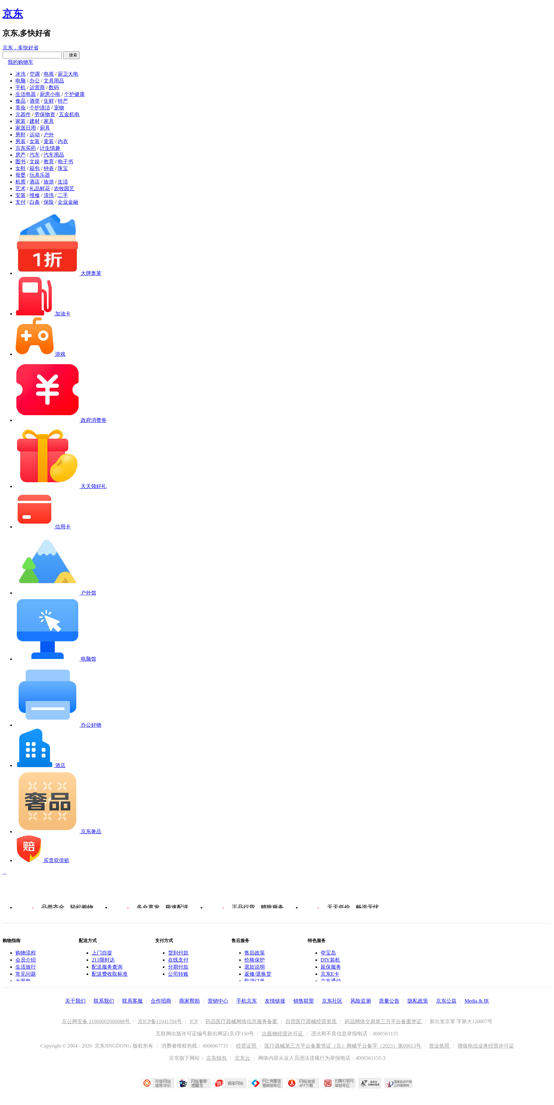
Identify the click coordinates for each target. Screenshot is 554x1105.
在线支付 (178, 960)
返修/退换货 (257, 974)
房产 (20, 155)
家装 (20, 121)
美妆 (20, 107)
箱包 (34, 168)
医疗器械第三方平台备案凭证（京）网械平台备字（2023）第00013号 (343, 1046)
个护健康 (74, 94)
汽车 (34, 155)
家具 (49, 121)
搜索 (71, 55)
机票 (20, 181)
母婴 (20, 175)
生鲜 (49, 101)
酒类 (34, 101)
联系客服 (132, 1001)
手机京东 (246, 1001)
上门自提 (102, 952)
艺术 (20, 188)
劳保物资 (45, 114)
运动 (34, 134)
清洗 (49, 195)
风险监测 (360, 1001)
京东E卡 (330, 974)
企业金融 (68, 202)
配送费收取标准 (110, 974)
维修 (34, 195)
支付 (20, 202)
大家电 (23, 981)
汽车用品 (54, 155)
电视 (49, 74)
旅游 (49, 181)
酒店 (34, 181)
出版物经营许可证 (283, 1033)
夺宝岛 (328, 952)
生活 (63, 181)
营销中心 (218, 1001)
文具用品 (54, 80)
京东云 (243, 1058)
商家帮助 (189, 1001)
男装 (20, 141)
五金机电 (69, 114)
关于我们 (75, 1001)
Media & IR (477, 1001)
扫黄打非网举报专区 (339, 1083)
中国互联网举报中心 (266, 1083)
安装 (20, 195)
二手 (63, 195)
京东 (13, 13)
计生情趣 (50, 148)
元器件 (23, 114)
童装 (49, 141)
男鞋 (20, 134)
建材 (34, 121)
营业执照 (440, 1046)
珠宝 (63, 168)
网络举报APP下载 (302, 1083)
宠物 (59, 107)
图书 (20, 161)
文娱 (34, 161)
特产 (63, 101)
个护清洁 (39, 107)
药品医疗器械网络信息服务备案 (242, 1021)
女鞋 (20, 168)
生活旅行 (25, 967)
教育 (49, 161)
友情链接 (275, 1001)
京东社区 (332, 1001)
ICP (194, 1021)
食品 (20, 101)
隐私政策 (417, 1001)
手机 (20, 87)
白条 (34, 202)
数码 (54, 87)
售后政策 (254, 952)
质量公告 (389, 1001)
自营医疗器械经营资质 (311, 1021)
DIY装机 (330, 960)
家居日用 (25, 128)
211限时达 (103, 960)
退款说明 (254, 967)
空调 (34, 74)
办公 (34, 80)
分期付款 (178, 967)
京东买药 (25, 148)
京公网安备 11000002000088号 (96, 1021)
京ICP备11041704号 (160, 1021)
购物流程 (25, 952)
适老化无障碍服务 (370, 1083)
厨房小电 (50, 94)
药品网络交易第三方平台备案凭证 (384, 1021)
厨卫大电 (68, 74)
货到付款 (178, 952)
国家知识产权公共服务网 (398, 1083)
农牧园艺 (64, 188)
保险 (49, 202)
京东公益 (446, 1001)
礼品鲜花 (39, 188)
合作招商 (161, 1001)
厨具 (45, 128)
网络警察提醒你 (194, 1083)
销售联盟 (303, 1001)
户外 (49, 134)
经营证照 (247, 1046)
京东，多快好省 (20, 47)
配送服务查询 (107, 967)
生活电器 (25, 94)
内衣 (63, 141)
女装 (34, 141)
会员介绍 (25, 960)
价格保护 (254, 960)
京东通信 (331, 981)
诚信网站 (230, 1083)
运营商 (37, 87)
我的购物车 (20, 62)
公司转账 (178, 974)
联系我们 (104, 1001)
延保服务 (331, 967)
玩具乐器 (39, 175)
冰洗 (20, 74)
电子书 (65, 161)
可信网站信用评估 (157, 1083)
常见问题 (25, 974)
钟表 (49, 168)
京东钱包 (217, 1058)
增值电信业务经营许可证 (485, 1046)
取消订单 (254, 981)
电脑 (20, 80)
